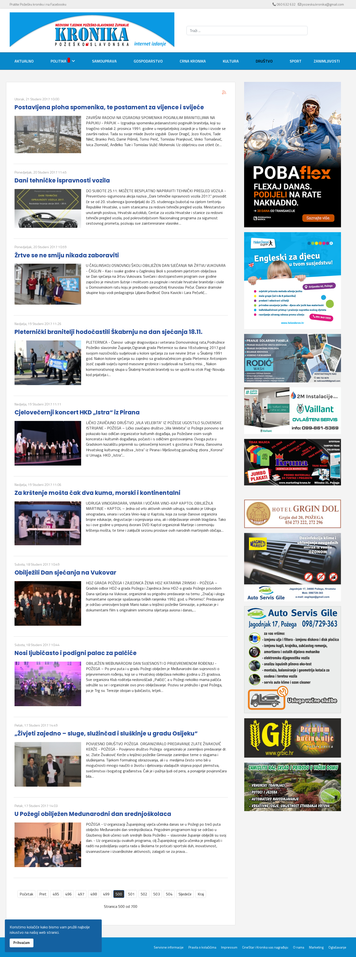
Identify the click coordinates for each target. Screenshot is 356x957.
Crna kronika (193, 61)
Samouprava (104, 61)
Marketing (316, 947)
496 (68, 894)
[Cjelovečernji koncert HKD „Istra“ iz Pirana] (48, 443)
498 (93, 894)
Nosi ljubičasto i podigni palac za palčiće (76, 653)
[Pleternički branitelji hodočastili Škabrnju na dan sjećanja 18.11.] (48, 362)
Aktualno (24, 61)
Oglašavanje (337, 947)
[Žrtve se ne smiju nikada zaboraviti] (48, 284)
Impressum (229, 947)
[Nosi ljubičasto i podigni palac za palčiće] (48, 684)
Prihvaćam (21, 942)
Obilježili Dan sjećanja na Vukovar (65, 573)
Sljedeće (185, 894)
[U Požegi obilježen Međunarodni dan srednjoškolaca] (48, 845)
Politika (58, 61)
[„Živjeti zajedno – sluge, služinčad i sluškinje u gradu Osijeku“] (48, 764)
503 (156, 894)
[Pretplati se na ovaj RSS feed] (224, 92)
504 (169, 894)
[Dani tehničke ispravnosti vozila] (48, 208)
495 (56, 894)
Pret (42, 894)
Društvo (264, 61)
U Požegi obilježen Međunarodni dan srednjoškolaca (93, 814)
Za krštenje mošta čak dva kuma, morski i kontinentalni (97, 493)
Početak (26, 894)
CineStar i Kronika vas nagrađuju (265, 947)
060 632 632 (286, 4)
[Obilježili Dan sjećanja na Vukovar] (48, 603)
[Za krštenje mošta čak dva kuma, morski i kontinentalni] (48, 523)
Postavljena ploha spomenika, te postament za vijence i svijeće (109, 107)
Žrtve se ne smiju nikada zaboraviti (67, 255)
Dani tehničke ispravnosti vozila (62, 180)
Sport (296, 61)
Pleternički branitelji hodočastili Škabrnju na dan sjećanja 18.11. (108, 332)
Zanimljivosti (327, 61)
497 (81, 894)
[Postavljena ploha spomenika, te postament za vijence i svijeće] (48, 134)
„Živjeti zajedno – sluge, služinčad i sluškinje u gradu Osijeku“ (106, 733)
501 (131, 894)
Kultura (231, 61)
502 (144, 894)
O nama (298, 947)
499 (106, 894)
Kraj (201, 894)
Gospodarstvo (148, 61)
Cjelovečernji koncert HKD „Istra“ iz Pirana (77, 412)
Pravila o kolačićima (202, 947)
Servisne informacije (169, 947)
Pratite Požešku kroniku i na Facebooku (38, 4)
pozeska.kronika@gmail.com (323, 4)
